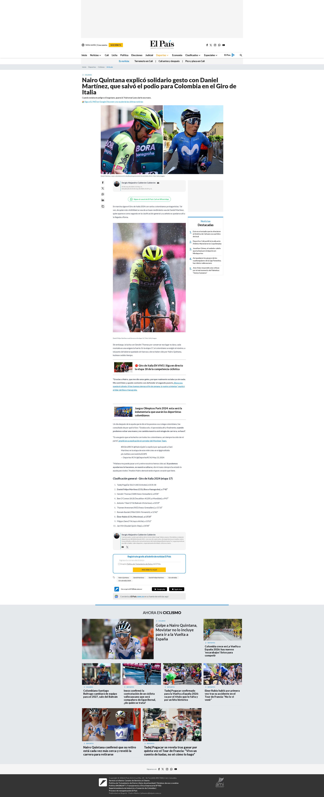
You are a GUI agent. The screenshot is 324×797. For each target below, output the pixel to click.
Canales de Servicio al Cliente (137, 780)
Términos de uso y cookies (167, 783)
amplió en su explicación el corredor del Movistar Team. (142, 440)
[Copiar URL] (103, 206)
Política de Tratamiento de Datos (140, 564)
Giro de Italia (172, 578)
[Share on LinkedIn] (103, 200)
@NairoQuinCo (140, 447)
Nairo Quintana (123, 578)
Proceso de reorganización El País (123, 791)
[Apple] (176, 589)
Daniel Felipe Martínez (156, 578)
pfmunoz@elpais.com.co (151, 793)
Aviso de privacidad (147, 783)
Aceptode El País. (140, 564)
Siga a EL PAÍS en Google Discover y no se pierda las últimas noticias (114, 101)
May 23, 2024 (158, 457)
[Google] (159, 589)
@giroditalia (164, 450)
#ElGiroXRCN (127, 447)
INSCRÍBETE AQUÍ (149, 570)
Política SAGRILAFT (117, 785)
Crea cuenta (102, 45)
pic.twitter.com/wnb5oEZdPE (134, 454)
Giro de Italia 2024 (124, 581)
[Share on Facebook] (103, 182)
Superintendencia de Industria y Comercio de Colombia (132, 788)
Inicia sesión (89, 45)
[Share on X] (103, 188)
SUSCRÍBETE (115, 45)
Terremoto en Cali (143, 61)
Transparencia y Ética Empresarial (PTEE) (144, 785)
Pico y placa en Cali (195, 61)
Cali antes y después (169, 61)
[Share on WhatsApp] (103, 194)
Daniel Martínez (138, 578)
